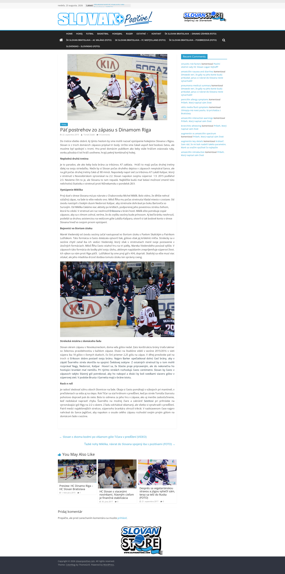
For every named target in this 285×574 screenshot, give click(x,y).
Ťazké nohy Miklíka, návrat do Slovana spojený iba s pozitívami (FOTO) (129, 444)
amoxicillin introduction (193, 152)
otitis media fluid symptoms (195, 107)
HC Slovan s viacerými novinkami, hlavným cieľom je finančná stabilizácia (116, 495)
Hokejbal (117, 33)
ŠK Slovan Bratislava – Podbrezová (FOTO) (193, 40)
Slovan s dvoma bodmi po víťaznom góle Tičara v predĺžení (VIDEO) (103, 437)
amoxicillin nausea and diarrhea (197, 71)
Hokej (79, 33)
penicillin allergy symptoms (194, 99)
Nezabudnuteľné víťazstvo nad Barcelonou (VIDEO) (109, 7)
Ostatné (141, 33)
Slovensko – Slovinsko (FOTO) (83, 46)
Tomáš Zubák (89, 134)
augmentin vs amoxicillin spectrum (198, 133)
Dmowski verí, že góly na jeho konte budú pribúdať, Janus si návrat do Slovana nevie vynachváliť (202, 77)
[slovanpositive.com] (61, 40)
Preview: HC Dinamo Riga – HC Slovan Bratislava (76, 487)
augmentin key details (192, 141)
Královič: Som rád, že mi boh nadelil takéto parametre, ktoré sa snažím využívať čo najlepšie (203, 144)
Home (69, 33)
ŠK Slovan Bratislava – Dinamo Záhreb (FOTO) (190, 33)
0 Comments (104, 134)
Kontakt (156, 33)
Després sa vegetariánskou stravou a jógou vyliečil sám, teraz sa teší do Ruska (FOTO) (157, 493)
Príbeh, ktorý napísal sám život (196, 102)
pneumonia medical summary (196, 85)
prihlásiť (122, 518)
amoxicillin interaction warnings (197, 118)
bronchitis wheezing (191, 125)
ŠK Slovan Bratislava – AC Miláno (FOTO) (88, 40)
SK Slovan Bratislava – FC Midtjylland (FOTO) (140, 40)
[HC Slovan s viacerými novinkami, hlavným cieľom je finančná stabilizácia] (117, 461)
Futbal (90, 33)
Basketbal (103, 33)
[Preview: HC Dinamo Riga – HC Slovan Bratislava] (77, 461)
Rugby (129, 33)
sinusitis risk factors (191, 63)
